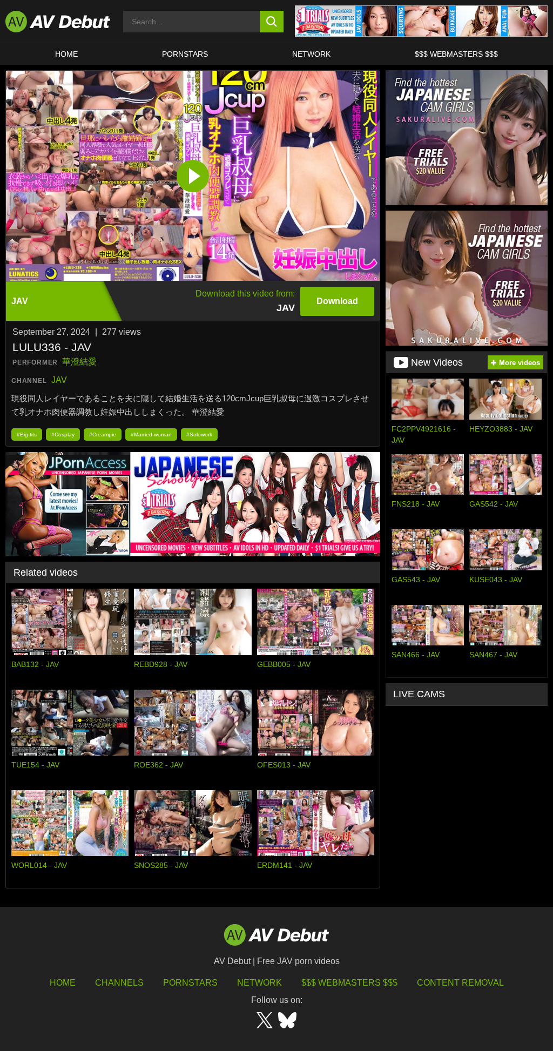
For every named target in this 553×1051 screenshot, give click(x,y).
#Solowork (199, 434)
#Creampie (102, 434)
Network (311, 54)
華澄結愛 (79, 361)
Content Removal (460, 982)
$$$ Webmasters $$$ (456, 54)
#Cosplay (63, 434)
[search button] (272, 21)
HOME (66, 54)
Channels (119, 982)
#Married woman (151, 434)
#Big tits (27, 434)
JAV (59, 380)
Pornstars (185, 54)
